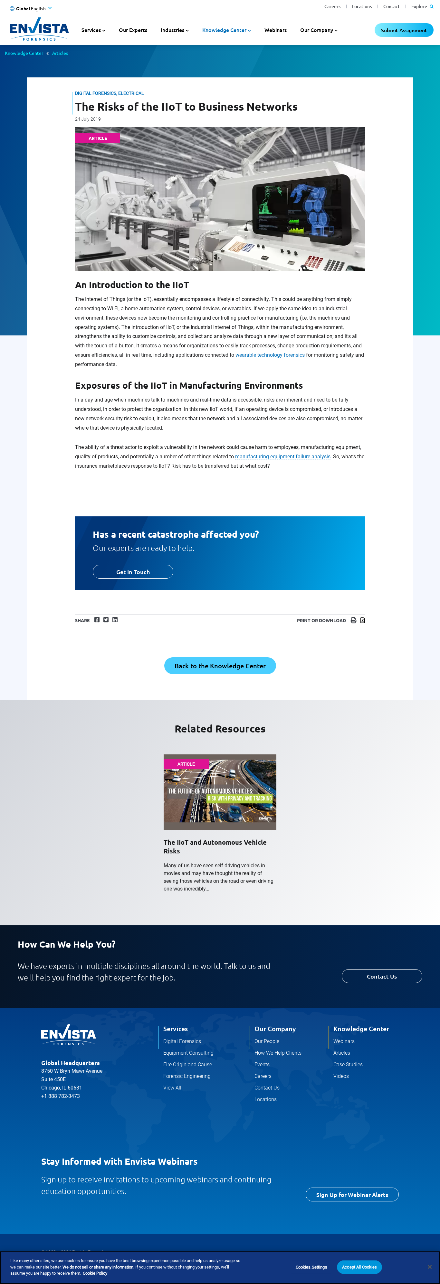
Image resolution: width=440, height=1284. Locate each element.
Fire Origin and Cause (187, 1064)
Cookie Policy (95, 1273)
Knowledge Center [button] (224, 29)
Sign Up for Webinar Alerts (352, 1194)
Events (262, 1064)
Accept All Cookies (359, 1267)
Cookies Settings (311, 1267)
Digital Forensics (182, 1041)
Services (175, 1028)
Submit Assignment (404, 30)
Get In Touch (133, 571)
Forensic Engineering (187, 1076)
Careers (332, 6)
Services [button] (91, 29)
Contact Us (382, 976)
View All (172, 1088)
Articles (60, 53)
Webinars (275, 29)
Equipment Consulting (188, 1053)
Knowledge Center (24, 53)
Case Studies (348, 1064)
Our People (266, 1041)
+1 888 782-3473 (60, 1096)
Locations (362, 6)
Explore (419, 6)
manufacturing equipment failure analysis (282, 456)
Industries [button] (172, 29)
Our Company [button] (316, 29)
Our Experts (133, 29)
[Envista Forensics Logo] (68, 1035)
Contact (391, 6)
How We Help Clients (277, 1053)
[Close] (430, 1267)
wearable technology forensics (270, 355)
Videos (341, 1076)
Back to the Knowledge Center (220, 666)
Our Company (275, 1028)
